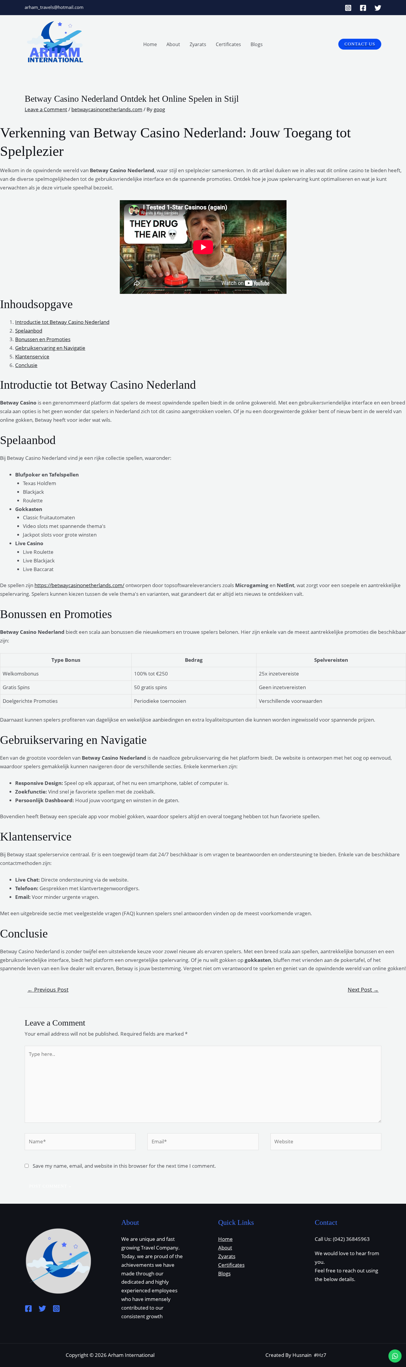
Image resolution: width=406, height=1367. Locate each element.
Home (150, 44)
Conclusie (26, 365)
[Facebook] (363, 7)
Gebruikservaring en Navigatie (50, 347)
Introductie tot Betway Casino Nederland (62, 322)
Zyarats (198, 44)
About (173, 44)
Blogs (257, 44)
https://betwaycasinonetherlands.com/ (79, 585)
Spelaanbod (28, 330)
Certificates (228, 44)
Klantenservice (32, 356)
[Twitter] (377, 7)
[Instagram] (348, 7)
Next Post (363, 989)
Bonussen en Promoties (42, 339)
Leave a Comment (46, 109)
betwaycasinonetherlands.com (106, 109)
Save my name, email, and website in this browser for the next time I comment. (124, 1165)
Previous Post (47, 989)
